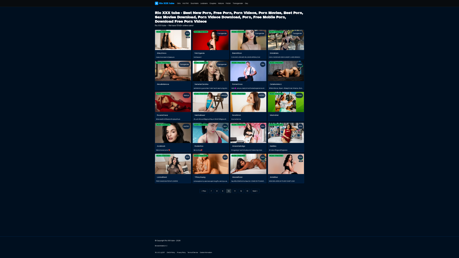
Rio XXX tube (165, 3)
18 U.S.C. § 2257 (160, 252)
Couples (213, 3)
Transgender (238, 3)
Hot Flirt (186, 3)
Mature (221, 3)
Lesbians (204, 3)
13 (247, 191)
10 (229, 191)
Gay (246, 3)
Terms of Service (193, 252)
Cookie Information (206, 252)
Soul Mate (195, 3)
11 (235, 191)
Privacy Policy (181, 252)
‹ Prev (203, 191)
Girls (179, 3)
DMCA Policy (171, 252)
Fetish (228, 3)
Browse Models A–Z (161, 246)
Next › (255, 191)
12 (241, 191)
